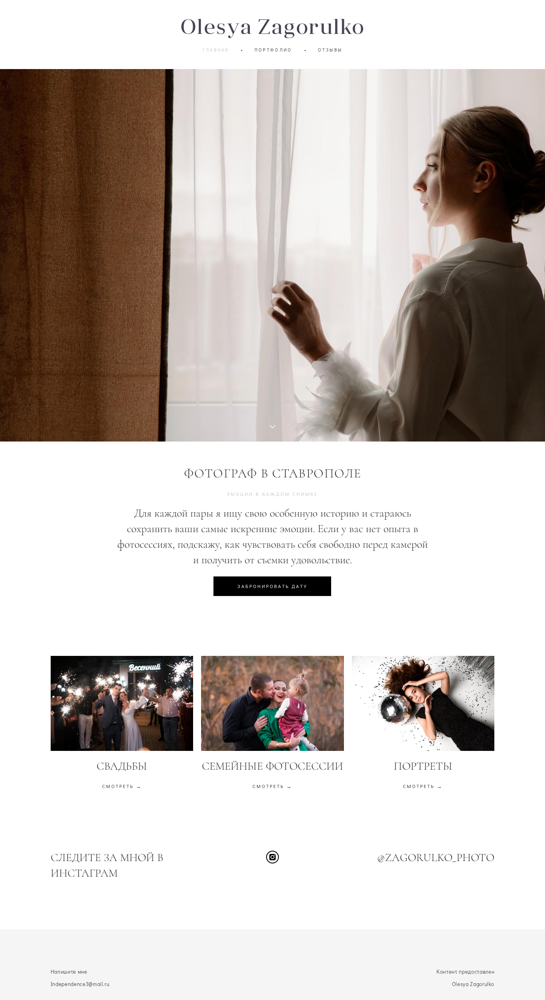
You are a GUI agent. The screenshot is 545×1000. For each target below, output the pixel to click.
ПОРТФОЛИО (273, 50)
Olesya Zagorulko (272, 26)
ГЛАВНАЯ (216, 50)
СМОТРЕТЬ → (122, 786)
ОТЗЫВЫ (330, 50)
